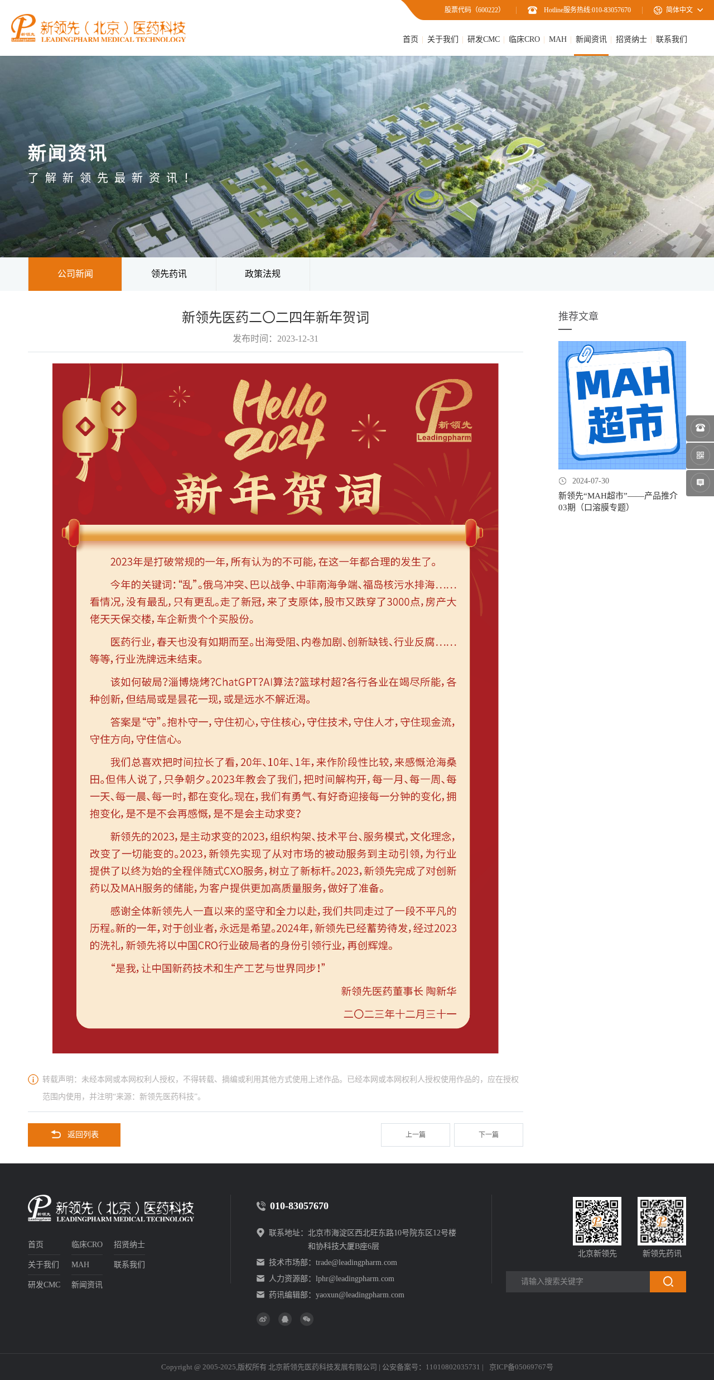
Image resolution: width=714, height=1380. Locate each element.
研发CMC (483, 39)
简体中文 (679, 10)
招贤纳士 (631, 39)
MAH (558, 39)
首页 (410, 39)
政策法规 (263, 274)
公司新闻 (75, 274)
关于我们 (443, 39)
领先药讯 (169, 274)
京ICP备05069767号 (521, 1367)
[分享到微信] (306, 1319)
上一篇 (416, 1135)
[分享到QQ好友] (285, 1319)
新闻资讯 (591, 39)
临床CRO (524, 39)
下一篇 (489, 1135)
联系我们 (671, 39)
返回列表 (83, 1134)
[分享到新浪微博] (263, 1319)
